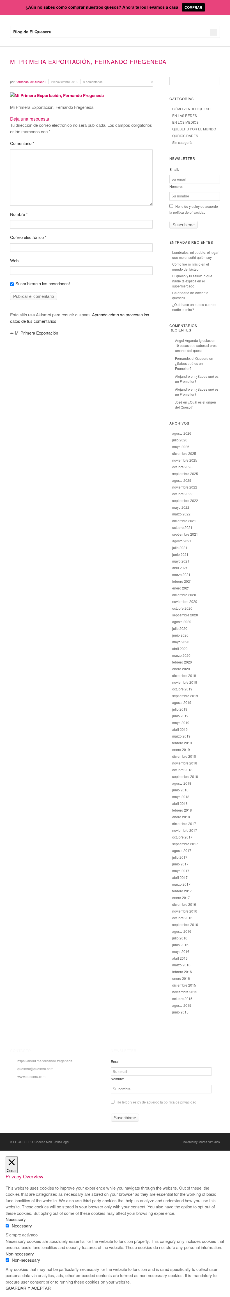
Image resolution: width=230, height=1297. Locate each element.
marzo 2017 (181, 884)
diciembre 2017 (184, 823)
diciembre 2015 (184, 985)
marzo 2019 (181, 736)
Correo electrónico (28, 237)
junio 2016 (180, 944)
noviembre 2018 (184, 763)
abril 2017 (180, 877)
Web (14, 260)
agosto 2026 (181, 433)
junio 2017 (180, 863)
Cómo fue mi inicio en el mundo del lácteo (190, 266)
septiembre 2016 (185, 924)
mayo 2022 (180, 507)
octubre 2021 (182, 527)
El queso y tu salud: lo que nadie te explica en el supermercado (192, 280)
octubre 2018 (182, 769)
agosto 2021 (181, 540)
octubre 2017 (182, 837)
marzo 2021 (181, 574)
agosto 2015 (181, 1005)
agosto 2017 (181, 850)
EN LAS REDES (184, 115)
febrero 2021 (182, 581)
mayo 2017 (180, 870)
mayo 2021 (180, 561)
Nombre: (176, 186)
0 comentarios (93, 81)
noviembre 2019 (184, 682)
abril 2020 (180, 648)
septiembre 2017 (185, 843)
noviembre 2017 (184, 830)
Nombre (19, 214)
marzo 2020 (181, 655)
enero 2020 (181, 668)
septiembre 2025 (185, 473)
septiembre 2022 (185, 500)
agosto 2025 (181, 480)
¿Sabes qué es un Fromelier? (189, 366)
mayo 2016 (180, 951)
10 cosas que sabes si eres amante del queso (196, 348)
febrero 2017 (182, 890)
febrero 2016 (182, 971)
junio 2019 (180, 715)
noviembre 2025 (184, 460)
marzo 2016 (181, 964)
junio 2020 (180, 635)
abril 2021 (180, 567)
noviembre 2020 (184, 601)
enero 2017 (181, 897)
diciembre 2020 (184, 594)
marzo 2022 (181, 514)
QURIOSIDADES (185, 135)
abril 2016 (180, 958)
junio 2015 (180, 1012)
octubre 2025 (182, 466)
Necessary (22, 1226)
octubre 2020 (182, 608)
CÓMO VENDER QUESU (191, 108)
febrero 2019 (182, 742)
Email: (174, 169)
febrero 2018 (182, 810)
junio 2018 (180, 789)
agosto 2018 (181, 783)
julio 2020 (179, 628)
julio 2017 (179, 857)
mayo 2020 (180, 641)
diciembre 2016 (184, 904)
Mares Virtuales (209, 1141)
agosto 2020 (181, 621)
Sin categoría (182, 142)
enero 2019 (181, 749)
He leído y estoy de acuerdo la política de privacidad (156, 1102)
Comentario (22, 143)
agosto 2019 (181, 702)
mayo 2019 (180, 722)
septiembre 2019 (185, 695)
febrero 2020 (182, 662)
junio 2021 (180, 554)
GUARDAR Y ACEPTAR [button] (28, 1288)
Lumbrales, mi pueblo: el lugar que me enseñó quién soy (195, 255)
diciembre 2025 (184, 453)
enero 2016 (181, 978)
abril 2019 (180, 729)
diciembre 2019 (184, 675)
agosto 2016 (181, 931)
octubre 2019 (182, 688)
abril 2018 (180, 803)
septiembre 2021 (185, 534)
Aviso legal (61, 1141)
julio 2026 (179, 439)
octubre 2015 (182, 998)
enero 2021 (181, 588)
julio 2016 (179, 938)
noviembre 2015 (184, 991)
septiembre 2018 (185, 776)
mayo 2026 (180, 446)
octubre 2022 (182, 493)
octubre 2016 (182, 917)
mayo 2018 (180, 796)
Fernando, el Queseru (191, 358)
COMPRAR (193, 7)
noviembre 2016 (184, 911)
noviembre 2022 (184, 487)
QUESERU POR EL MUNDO (194, 128)
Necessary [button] (16, 1219)
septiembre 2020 (185, 614)
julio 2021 (179, 547)
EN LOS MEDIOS (185, 122)
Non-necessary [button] (20, 1254)
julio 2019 (179, 709)
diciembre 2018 (184, 756)
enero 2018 (181, 816)
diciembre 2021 (184, 520)
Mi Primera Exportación (34, 333)
